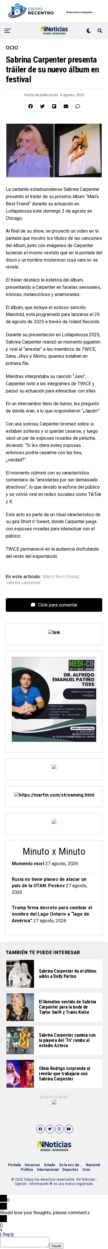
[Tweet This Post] (42, 106)
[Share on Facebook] (30, 106)
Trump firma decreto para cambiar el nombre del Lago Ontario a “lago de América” (52, 914)
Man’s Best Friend (61, 576)
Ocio (86, 1170)
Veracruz (32, 1165)
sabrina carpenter (23, 582)
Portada (14, 1165)
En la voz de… (70, 1165)
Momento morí (28, 863)
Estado (49, 1165)
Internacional (47, 1170)
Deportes (70, 1170)
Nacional (93, 1165)
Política (27, 1170)
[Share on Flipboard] (54, 106)
